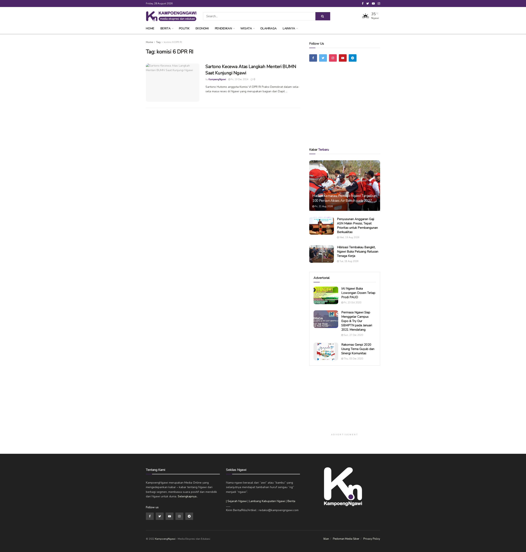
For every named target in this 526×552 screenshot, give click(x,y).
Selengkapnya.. (188, 496)
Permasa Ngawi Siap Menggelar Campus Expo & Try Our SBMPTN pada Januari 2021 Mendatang (356, 321)
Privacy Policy (371, 539)
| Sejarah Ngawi (236, 501)
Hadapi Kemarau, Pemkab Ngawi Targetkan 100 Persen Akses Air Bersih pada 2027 (344, 198)
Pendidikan (223, 28)
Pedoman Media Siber (346, 539)
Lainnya (289, 28)
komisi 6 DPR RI (173, 42)
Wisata (246, 28)
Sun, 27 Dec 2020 (353, 335)
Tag (158, 42)
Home (150, 28)
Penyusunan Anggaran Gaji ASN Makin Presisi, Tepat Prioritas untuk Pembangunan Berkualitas (357, 225)
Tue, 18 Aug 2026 (349, 261)
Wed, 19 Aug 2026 (349, 237)
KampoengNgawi (217, 79)
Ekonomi (202, 28)
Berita (165, 28)
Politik (184, 28)
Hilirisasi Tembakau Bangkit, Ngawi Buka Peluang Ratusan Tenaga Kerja (357, 251)
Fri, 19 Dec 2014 (239, 79)
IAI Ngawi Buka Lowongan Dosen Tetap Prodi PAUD (358, 292)
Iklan (326, 539)
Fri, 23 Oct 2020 (352, 302)
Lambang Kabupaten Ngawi (267, 501)
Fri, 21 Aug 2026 (323, 206)
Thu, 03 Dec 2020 (353, 358)
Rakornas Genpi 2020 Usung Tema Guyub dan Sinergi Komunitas (357, 349)
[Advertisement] (345, 110)
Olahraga (268, 28)
